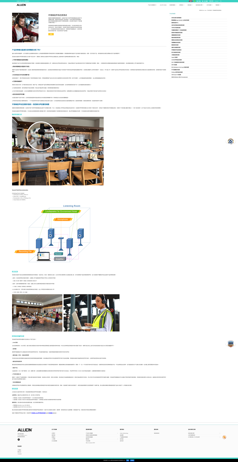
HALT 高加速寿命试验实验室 (177, 62)
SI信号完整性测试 (191, 435)
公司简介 (53, 433)
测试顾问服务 (172, 5)
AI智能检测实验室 (175, 54)
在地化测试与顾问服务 (176, 17)
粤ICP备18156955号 (21, 436)
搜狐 (200, 1)
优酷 (197, 1)
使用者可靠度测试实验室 (176, 32)
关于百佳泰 (209, 5)
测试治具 (189, 5)
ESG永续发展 (54, 440)
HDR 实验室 (174, 64)
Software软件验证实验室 (177, 72)
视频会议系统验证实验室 (176, 40)
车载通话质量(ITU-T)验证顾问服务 (179, 30)
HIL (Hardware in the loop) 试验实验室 (180, 67)
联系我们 (217, 5)
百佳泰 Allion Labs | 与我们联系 (23, 1)
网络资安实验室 (174, 45)
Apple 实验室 (174, 57)
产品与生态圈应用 (152, 5)
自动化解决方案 (199, 5)
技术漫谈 (121, 438)
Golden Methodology (124, 433)
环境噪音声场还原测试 (176, 49)
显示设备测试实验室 (175, 52)
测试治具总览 (156, 433)
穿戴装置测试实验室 (175, 35)
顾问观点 (181, 5)
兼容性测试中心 (174, 22)
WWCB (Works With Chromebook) (179, 77)
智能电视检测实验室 (175, 37)
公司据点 (19, 449)
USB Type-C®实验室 (176, 74)
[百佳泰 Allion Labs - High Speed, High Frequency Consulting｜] (21, 5)
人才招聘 (53, 438)
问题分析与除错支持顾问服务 (91, 435)
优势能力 (53, 437)
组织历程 (53, 435)
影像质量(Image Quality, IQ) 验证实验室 (180, 20)
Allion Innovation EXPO (90, 442)
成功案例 (121, 435)
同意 (127, 460)
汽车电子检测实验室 (175, 27)
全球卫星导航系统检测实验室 (177, 25)
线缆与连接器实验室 (175, 47)
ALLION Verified (163, 5)
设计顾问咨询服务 (89, 437)
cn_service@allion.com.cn (22, 435)
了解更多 (132, 460)
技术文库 (121, 440)
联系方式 (19, 451)
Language (216, 1)
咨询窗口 (51, 413)
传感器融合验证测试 (175, 42)
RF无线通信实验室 (175, 69)
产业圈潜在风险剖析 (124, 437)
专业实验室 (88, 440)
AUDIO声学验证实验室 (176, 59)
